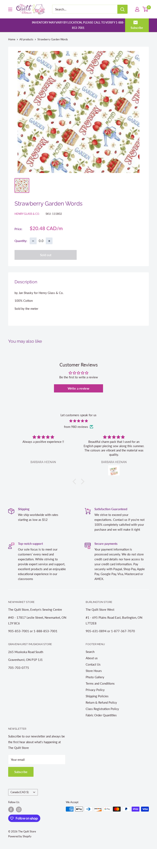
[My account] (137, 9)
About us (92, 658)
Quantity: (21, 241)
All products (26, 39)
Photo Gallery (95, 677)
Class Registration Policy (102, 709)
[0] (145, 9)
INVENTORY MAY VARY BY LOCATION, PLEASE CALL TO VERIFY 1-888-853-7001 (78, 25)
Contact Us (93, 664)
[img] (78, 421)
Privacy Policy (95, 690)
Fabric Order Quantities (101, 715)
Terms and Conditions (100, 683)
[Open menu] (10, 9)
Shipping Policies (97, 696)
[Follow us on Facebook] (11, 809)
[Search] (122, 9)
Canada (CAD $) (19, 792)
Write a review (78, 388)
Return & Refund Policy (101, 702)
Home (11, 39)
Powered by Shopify (19, 836)
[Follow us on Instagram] (19, 809)
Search (90, 651)
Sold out (45, 255)
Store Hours (94, 671)
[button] (75, 481)
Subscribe (137, 27)
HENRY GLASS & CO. (27, 213)
